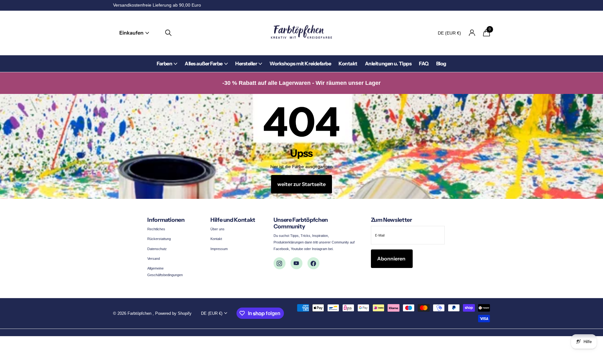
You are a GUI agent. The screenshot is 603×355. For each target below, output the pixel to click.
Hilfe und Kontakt (232, 219)
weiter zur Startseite (301, 184)
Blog (441, 63)
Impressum (219, 249)
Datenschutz (157, 249)
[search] (168, 33)
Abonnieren (391, 258)
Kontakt (348, 63)
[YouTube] (296, 263)
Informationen (165, 219)
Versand (153, 258)
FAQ (424, 63)
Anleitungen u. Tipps (388, 63)
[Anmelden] (472, 33)
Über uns (217, 229)
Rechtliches (156, 229)
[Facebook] (313, 263)
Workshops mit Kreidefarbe (300, 63)
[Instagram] (279, 263)
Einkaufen (131, 33)
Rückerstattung (159, 239)
